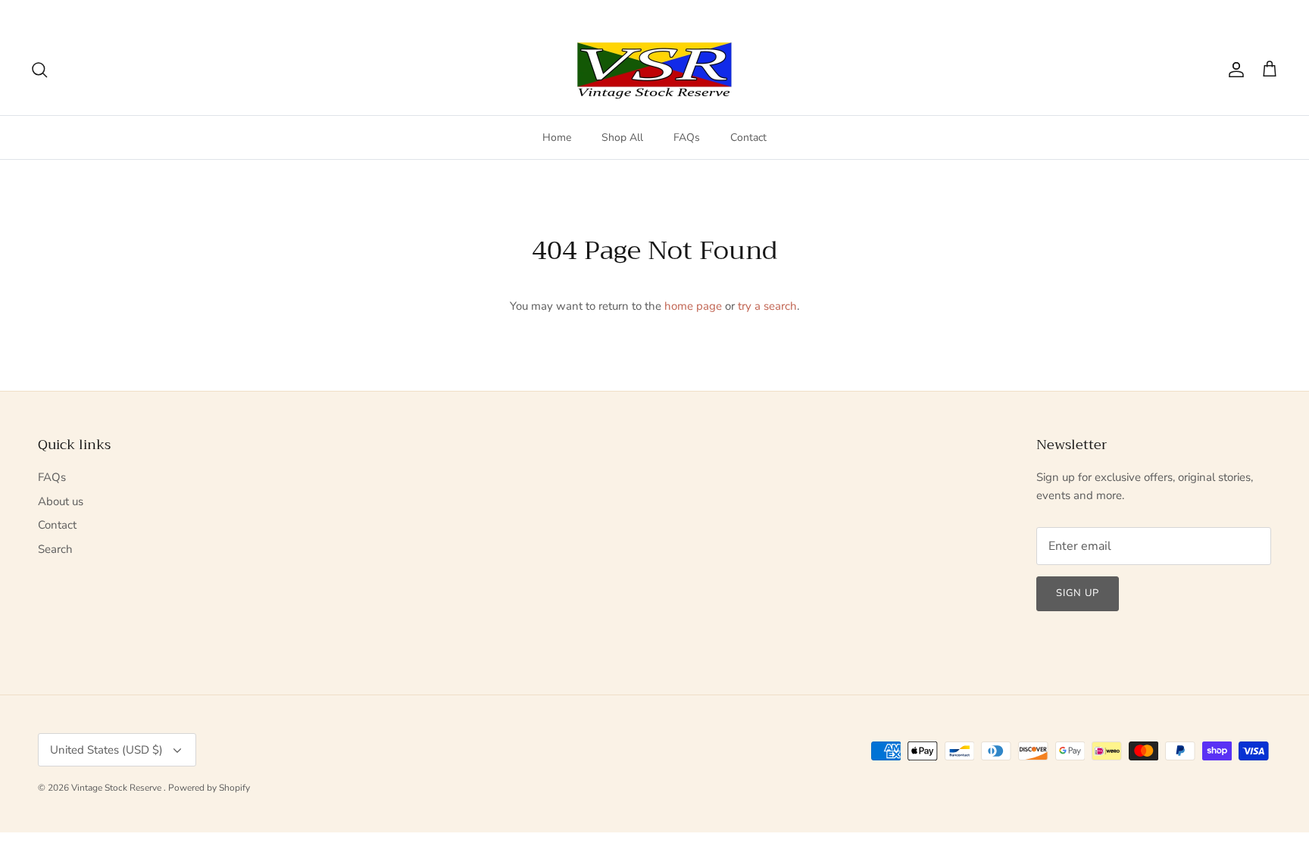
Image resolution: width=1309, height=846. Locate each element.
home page (693, 306)
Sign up (1077, 593)
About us (60, 501)
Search (55, 549)
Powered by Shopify (209, 788)
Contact (748, 137)
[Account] (1233, 70)
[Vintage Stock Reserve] (654, 70)
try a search (767, 306)
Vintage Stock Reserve (117, 788)
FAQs (686, 137)
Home (556, 137)
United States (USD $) (1219, 12)
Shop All (622, 137)
